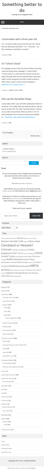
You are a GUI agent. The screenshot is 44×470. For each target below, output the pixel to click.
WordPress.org (6, 452)
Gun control (6, 410)
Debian (25, 253)
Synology (21, 270)
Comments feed (6, 448)
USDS (3, 276)
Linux (12, 265)
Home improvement (7, 378)
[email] (13, 151)
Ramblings (4, 415)
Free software (7, 301)
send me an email (18, 198)
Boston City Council (30, 238)
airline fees (8, 238)
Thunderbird (29, 270)
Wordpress (32, 468)
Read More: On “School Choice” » (13, 84)
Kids (10, 55)
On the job (4, 400)
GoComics (36, 256)
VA (7, 276)
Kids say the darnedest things (16, 99)
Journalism (4, 386)
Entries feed (5, 445)
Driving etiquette (7, 363)
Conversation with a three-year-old (19, 39)
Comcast (6, 249)
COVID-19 (15, 253)
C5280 (20, 241)
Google (3, 259)
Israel (25, 262)
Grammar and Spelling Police (11, 367)
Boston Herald (9, 241)
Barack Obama (7, 407)
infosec (20, 262)
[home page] (7, 151)
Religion (3, 418)
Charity (4, 341)
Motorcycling (5, 396)
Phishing (5, 326)
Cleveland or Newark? (17, 245)
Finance (3, 371)
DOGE (39, 253)
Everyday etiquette (7, 360)
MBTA (34, 265)
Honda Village (29, 259)
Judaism (11, 90)
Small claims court (8, 356)
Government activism (8, 375)
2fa (2, 238)
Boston (20, 238)
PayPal (4, 191)
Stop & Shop (14, 270)
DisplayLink (31, 253)
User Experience (7, 330)
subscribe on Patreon (25, 183)
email (5, 307)
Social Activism (6, 429)
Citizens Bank (34, 241)
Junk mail (5, 352)
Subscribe (36, 216)
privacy (5, 269)
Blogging (4, 287)
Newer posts (36, 136)
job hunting (31, 262)
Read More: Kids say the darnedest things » (20, 117)
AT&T (15, 238)
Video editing (6, 334)
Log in (3, 441)
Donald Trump (8, 256)
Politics (20, 90)
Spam (6, 311)
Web (5, 315)
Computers (4, 294)
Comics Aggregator (11, 318)
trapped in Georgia (13, 273)
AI (4, 238)
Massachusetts (23, 266)
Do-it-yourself (7, 381)
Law (2, 393)
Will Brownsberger (15, 276)
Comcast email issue (19, 250)
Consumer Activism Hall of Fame (12, 345)
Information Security (8, 262)
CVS (21, 253)
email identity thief (21, 256)
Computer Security (8, 297)
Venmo (10, 191)
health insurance (14, 259)
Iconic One (11, 468)
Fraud (4, 348)
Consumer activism (7, 338)
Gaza (29, 256)
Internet (5, 305)
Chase (26, 241)
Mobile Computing (8, 323)
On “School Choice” (11, 63)
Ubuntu (25, 273)
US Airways (33, 273)
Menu (22, 22)
